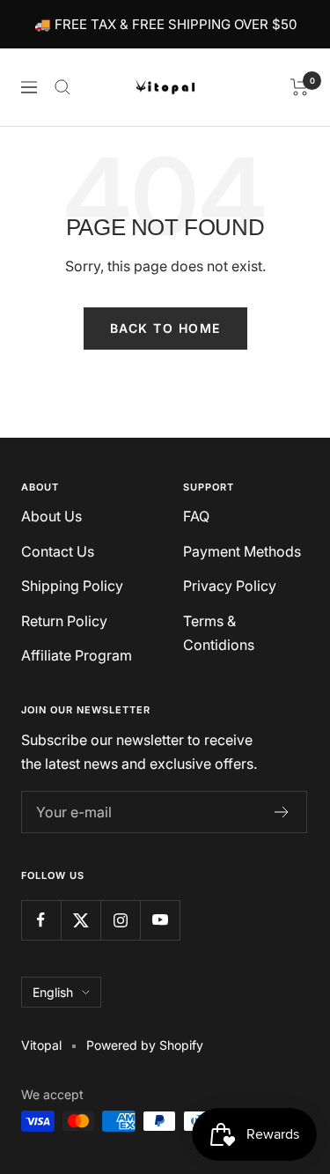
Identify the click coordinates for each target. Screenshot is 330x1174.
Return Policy (64, 621)
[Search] (62, 87)
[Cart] (299, 87)
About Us (51, 516)
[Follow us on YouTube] (160, 920)
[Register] (282, 812)
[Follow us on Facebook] (41, 920)
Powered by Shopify (144, 1044)
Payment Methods (242, 551)
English (53, 992)
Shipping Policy (72, 585)
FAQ (196, 516)
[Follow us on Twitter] (80, 920)
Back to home (165, 328)
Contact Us (57, 551)
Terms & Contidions (218, 632)
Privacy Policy (229, 585)
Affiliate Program (76, 655)
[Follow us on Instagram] (120, 920)
